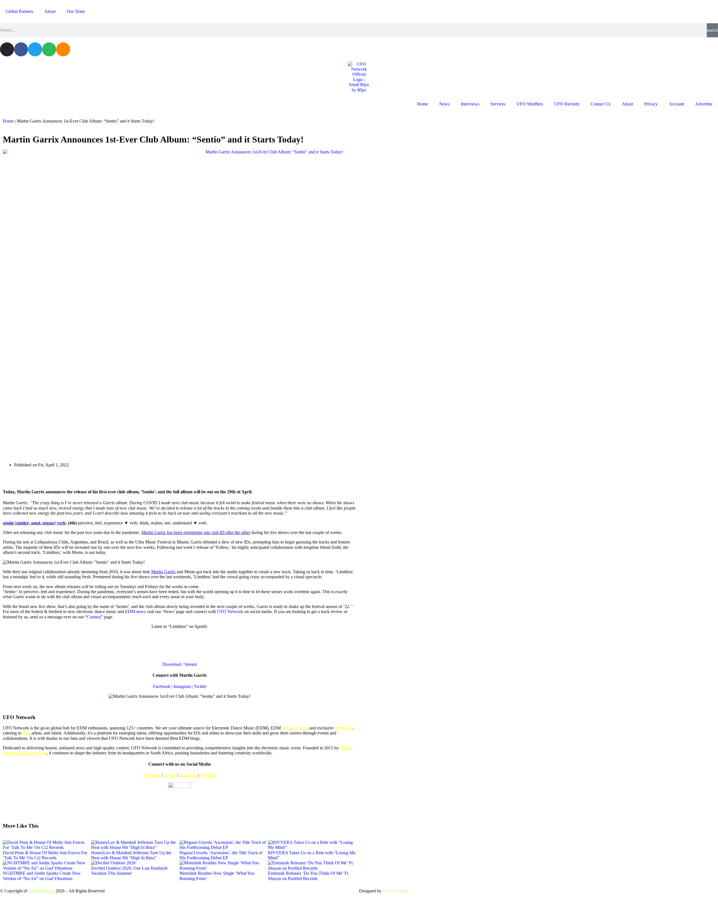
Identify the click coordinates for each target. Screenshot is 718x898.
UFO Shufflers (530, 104)
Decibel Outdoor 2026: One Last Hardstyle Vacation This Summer (129, 871)
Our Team (76, 11)
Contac (93, 616)
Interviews (470, 104)
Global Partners (19, 11)
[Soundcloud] (63, 49)
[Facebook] (21, 49)
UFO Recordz (566, 104)
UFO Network (230, 611)
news (286, 728)
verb (61, 523)
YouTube (208, 775)
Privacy (651, 104)
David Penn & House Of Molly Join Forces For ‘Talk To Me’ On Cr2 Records (45, 855)
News (444, 104)
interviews (344, 728)
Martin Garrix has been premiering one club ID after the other (195, 532)
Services (498, 104)
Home (422, 104)
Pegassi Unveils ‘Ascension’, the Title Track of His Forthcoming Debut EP (221, 855)
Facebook (161, 686)
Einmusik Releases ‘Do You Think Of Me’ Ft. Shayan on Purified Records (308, 876)
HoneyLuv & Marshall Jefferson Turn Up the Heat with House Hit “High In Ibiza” (131, 855)
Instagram (182, 686)
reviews (300, 728)
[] (30, 523)
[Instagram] (7, 49)
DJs (25, 733)
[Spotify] (49, 49)
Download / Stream (179, 664)
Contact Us (601, 104)
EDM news (135, 611)
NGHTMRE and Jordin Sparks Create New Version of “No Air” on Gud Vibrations (42, 876)
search (712, 30)
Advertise (703, 104)
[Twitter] (35, 49)
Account (676, 104)
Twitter (200, 686)
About (50, 11)
